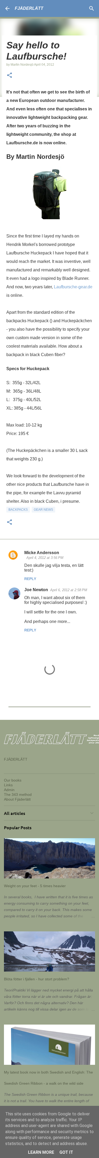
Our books (12, 780)
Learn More (41, 1152)
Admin (9, 790)
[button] (9, 75)
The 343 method (18, 794)
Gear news (43, 509)
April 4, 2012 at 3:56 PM (44, 558)
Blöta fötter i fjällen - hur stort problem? (36, 979)
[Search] (91, 8)
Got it (66, 1152)
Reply (30, 579)
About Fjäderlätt (17, 799)
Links (8, 785)
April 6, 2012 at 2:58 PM (68, 590)
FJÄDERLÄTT (29, 8)
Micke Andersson (41, 552)
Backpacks (18, 509)
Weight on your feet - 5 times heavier (35, 886)
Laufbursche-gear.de (73, 287)
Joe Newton (36, 589)
